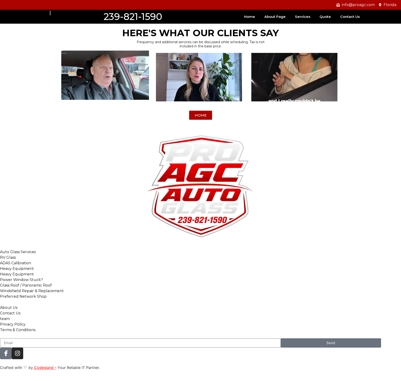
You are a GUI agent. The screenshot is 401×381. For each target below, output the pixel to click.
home (249, 16)
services (302, 16)
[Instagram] (17, 353)
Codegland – (44, 367)
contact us (350, 16)
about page (275, 16)
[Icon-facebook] (6, 353)
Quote (325, 16)
